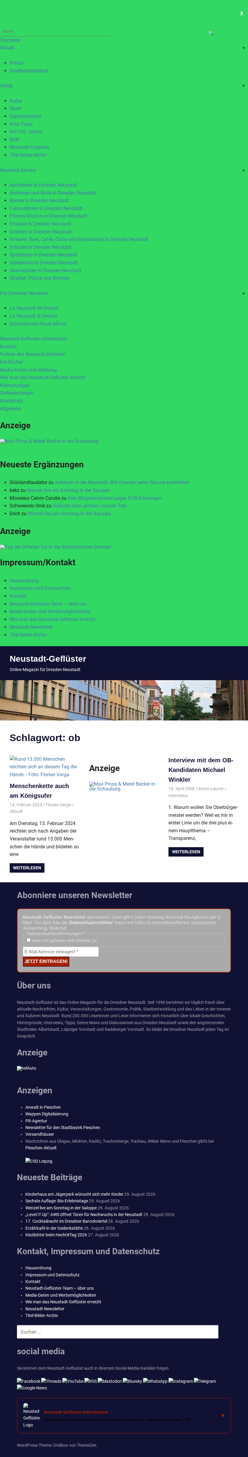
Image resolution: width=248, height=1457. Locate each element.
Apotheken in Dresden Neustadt (43, 185)
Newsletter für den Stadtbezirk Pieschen (62, 1127)
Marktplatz (11, 401)
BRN (14, 139)
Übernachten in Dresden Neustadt (45, 270)
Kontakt (8, 346)
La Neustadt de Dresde (34, 308)
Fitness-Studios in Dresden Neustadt (48, 216)
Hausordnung (24, 580)
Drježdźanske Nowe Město (38, 324)
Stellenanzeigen (17, 393)
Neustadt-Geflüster (48, 658)
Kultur (16, 101)
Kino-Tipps (21, 124)
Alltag (6, 86)
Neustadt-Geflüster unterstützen (33, 339)
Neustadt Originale (29, 147)
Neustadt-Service (18, 170)
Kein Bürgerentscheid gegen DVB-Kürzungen (115, 498)
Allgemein (10, 409)
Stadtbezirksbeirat (29, 71)
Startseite (10, 40)
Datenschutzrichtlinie (90, 922)
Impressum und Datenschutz (40, 588)
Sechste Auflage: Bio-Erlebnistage (56, 1200)
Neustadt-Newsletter (31, 627)
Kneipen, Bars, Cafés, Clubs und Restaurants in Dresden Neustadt (79, 239)
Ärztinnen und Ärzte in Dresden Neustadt (53, 193)
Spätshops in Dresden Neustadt (43, 255)
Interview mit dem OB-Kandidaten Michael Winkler (200, 770)
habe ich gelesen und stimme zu (63, 940)
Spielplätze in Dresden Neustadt (44, 263)
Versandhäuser (39, 1134)
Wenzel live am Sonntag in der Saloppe (68, 490)
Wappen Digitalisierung (46, 1113)
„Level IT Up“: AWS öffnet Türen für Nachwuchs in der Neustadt (83, 1214)
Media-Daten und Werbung (28, 370)
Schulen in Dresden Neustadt (40, 247)
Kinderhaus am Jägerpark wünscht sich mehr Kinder (74, 1194)
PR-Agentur (36, 1120)
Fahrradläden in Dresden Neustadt (46, 208)
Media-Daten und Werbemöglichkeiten (50, 611)
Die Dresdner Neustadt (24, 293)
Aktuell (7, 48)
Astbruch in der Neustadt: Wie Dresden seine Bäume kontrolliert (122, 482)
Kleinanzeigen (15, 385)
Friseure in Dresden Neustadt (40, 224)
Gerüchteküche (25, 116)
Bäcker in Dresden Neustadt (39, 200)
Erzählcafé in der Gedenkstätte (54, 1228)
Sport (15, 108)
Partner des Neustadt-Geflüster (32, 354)
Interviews (178, 795)
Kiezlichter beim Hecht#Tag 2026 (56, 1234)
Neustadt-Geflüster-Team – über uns (48, 604)
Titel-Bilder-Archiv (28, 155)
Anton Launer (211, 788)
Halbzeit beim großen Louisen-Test (90, 506)
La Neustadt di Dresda (33, 316)
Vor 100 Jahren (26, 132)
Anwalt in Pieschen (43, 1107)
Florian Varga (58, 804)
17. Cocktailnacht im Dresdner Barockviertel (66, 1221)
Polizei (17, 63)
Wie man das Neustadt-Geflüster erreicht (43, 377)
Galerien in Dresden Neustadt (41, 232)
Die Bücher (11, 362)
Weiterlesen (27, 867)
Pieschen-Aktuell (40, 1147)
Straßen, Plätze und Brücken (40, 278)
